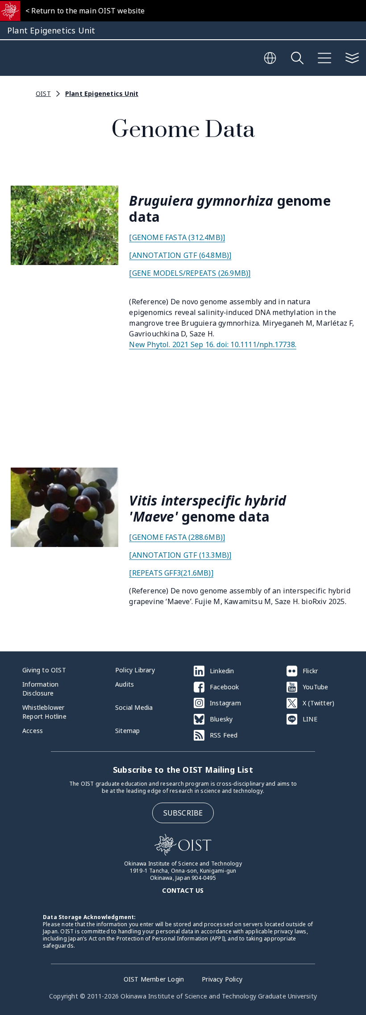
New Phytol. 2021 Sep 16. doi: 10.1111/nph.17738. (212, 344)
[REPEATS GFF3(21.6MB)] (171, 573)
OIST (43, 93)
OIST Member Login (154, 979)
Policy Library (135, 670)
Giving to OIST (44, 670)
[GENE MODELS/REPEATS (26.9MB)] (189, 273)
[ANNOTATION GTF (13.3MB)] (180, 555)
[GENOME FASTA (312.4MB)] (177, 237)
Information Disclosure (40, 688)
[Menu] (324, 58)
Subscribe (183, 813)
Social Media (134, 707)
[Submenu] (352, 58)
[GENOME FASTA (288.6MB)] (177, 537)
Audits (124, 684)
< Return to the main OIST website (85, 11)
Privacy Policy (222, 979)
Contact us (183, 890)
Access (32, 730)
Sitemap (127, 730)
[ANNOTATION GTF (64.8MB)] (180, 255)
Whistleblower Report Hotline (44, 712)
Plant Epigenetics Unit (101, 93)
